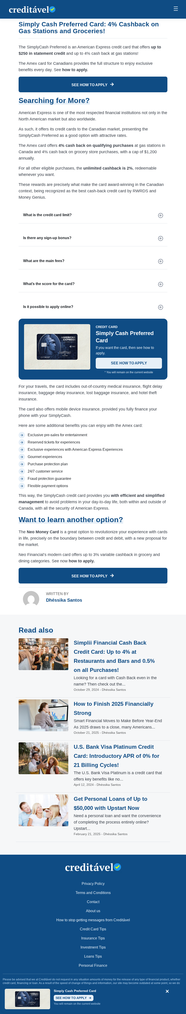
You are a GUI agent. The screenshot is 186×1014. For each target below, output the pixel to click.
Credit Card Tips (93, 929)
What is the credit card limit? (47, 215)
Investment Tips (93, 947)
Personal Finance (93, 965)
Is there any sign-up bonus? (47, 238)
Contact (93, 902)
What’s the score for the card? (49, 284)
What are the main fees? (43, 261)
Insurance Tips (93, 938)
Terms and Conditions (93, 893)
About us (93, 911)
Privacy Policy (93, 884)
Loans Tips (93, 956)
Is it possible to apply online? (48, 307)
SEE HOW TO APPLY (89, 85)
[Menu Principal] (176, 9)
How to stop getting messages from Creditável (93, 920)
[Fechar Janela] (167, 991)
